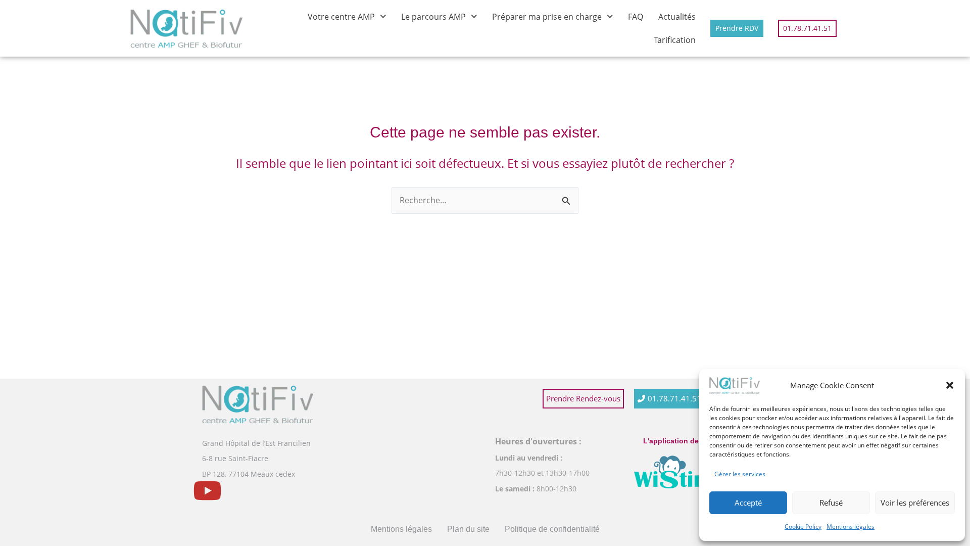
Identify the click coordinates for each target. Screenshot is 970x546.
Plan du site (468, 529)
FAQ (635, 16)
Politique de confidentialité (552, 529)
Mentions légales (851, 526)
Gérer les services (739, 474)
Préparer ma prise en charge (547, 16)
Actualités (677, 16)
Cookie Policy (803, 526)
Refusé (831, 502)
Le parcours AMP (433, 16)
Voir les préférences (915, 502)
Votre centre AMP (341, 16)
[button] (950, 385)
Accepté (748, 502)
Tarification (675, 40)
